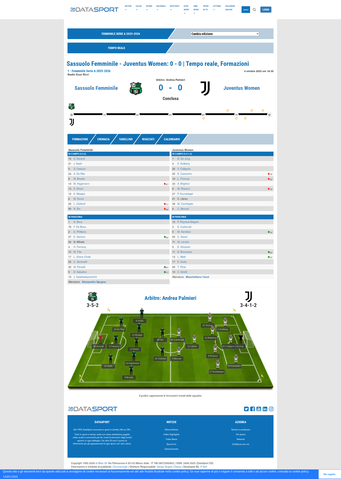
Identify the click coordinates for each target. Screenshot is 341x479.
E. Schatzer (183, 247)
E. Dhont (78, 188)
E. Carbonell (184, 226)
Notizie (128, 6)
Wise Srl (102, 463)
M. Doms (79, 198)
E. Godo (182, 261)
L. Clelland (79, 203)
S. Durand (79, 158)
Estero (149, 6)
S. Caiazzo (80, 168)
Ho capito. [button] (330, 474)
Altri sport (186, 8)
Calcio (139, 6)
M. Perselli (79, 267)
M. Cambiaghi (185, 203)
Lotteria (217, 6)
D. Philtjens (80, 231)
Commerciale (120, 466)
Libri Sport (196, 8)
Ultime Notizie (171, 429)
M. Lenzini (183, 242)
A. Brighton (183, 183)
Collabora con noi (230, 8)
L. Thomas (183, 178)
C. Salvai (182, 236)
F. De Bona (80, 226)
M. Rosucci (183, 188)
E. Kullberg (183, 163)
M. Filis (78, 252)
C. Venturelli (80, 261)
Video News (171, 439)
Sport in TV (206, 8)
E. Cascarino (184, 173)
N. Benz (78, 222)
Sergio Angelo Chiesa (169, 466)
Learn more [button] (10, 476)
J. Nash (78, 163)
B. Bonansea (184, 252)
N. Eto (77, 208)
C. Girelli (182, 272)
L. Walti (181, 256)
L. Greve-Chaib (82, 256)
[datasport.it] (94, 9)
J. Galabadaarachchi (85, 277)
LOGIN (266, 9)
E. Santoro (79, 236)
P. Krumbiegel (185, 193)
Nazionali (161, 6)
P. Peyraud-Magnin (188, 222)
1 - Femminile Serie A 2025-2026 (88, 71)
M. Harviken (184, 231)
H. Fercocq (80, 247)
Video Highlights (171, 434)
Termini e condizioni (240, 429)
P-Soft (203, 466)
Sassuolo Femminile (96, 88)
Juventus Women (241, 88)
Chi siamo (241, 434)
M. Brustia (79, 178)
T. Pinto (181, 267)
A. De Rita (79, 173)
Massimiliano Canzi (197, 277)
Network (241, 439)
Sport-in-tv (171, 444)
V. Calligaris (184, 168)
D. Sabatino (80, 272)
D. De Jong (183, 158)
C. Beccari (183, 208)
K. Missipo (79, 193)
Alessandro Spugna (94, 282)
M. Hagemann (82, 183)
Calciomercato (171, 449)
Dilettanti (174, 6)
